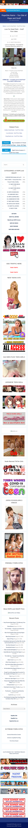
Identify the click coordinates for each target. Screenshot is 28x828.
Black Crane (10, 659)
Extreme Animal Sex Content (14, 734)
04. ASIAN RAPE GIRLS (13, 194)
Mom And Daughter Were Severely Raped (14, 632)
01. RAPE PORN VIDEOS (14, 184)
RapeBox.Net (14, 715)
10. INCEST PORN (13, 208)
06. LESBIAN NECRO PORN (13, 199)
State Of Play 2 (10, 638)
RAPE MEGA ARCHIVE (14, 229)
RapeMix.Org (14, 718)
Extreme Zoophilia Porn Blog (14, 737)
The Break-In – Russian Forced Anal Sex (14, 691)
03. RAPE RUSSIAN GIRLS (13, 192)
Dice (10, 676)
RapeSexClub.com (14, 721)
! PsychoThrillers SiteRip (13, 182)
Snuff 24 (10, 694)
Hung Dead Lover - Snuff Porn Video (14, 136)
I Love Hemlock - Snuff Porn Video (14, 133)
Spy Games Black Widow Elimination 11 (14, 664)
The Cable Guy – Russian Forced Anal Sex (14, 656)
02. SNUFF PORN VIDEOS (15, 42)
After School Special (10, 662)
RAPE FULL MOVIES (14, 216)
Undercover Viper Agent (10, 678)
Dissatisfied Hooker (10, 647)
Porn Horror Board (14, 740)
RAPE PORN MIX (14, 226)
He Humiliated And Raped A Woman (12, 668)
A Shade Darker (10, 684)
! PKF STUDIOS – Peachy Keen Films (13, 179)
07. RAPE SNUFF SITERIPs (13, 201)
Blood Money (10, 626)
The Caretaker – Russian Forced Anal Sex (14, 628)
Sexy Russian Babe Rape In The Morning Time (14, 622)
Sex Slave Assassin (10, 645)
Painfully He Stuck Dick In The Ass (12, 687)
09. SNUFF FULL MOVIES (13, 206)
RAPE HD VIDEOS (14, 223)
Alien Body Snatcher (10, 636)
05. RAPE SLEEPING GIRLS (13, 196)
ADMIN (14, 39)
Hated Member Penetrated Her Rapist (13, 652)
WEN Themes (18, 826)
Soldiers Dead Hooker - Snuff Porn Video (14, 130)
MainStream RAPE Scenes (14, 220)
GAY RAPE (14, 213)
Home (4, 26)
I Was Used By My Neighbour (10, 649)
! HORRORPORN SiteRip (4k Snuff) (13, 177)
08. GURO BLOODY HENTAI (13, 203)
